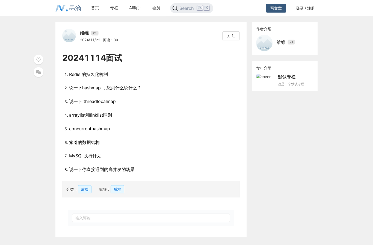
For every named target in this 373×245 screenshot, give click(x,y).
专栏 (114, 7)
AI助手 (135, 7)
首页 (95, 7)
